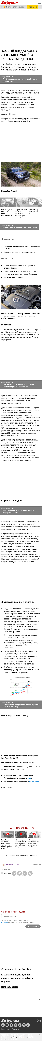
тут (29, 778)
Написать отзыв (9, 986)
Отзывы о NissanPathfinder (17, 969)
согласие (4, 922)
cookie (25, 1037)
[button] (40, 1035)
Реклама (15, 1029)
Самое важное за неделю (13, 911)
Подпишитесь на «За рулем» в (21, 855)
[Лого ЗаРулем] (9, 3)
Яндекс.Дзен (34, 781)
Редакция (5, 1029)
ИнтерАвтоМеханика (15, 6)
